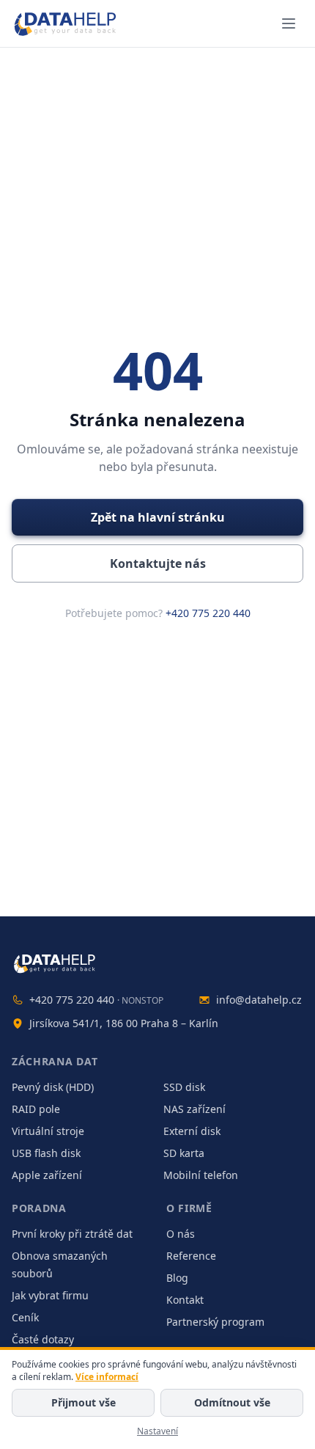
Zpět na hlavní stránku (158, 517)
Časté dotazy (43, 1339)
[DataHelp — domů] (157, 963)
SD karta (183, 1153)
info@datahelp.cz (259, 1000)
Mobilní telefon (200, 1175)
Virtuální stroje (48, 1131)
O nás (180, 1234)
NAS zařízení (194, 1109)
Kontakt (185, 1300)
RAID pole (36, 1109)
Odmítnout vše (232, 1402)
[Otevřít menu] (288, 23)
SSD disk (184, 1087)
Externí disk (191, 1131)
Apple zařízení (47, 1175)
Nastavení (157, 1431)
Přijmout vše (83, 1402)
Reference (191, 1256)
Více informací (106, 1376)
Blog (177, 1278)
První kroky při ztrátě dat (72, 1234)
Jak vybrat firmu (50, 1295)
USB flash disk (46, 1153)
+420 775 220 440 (208, 613)
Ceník (25, 1317)
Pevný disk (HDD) (53, 1087)
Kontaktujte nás (158, 563)
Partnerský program (215, 1322)
